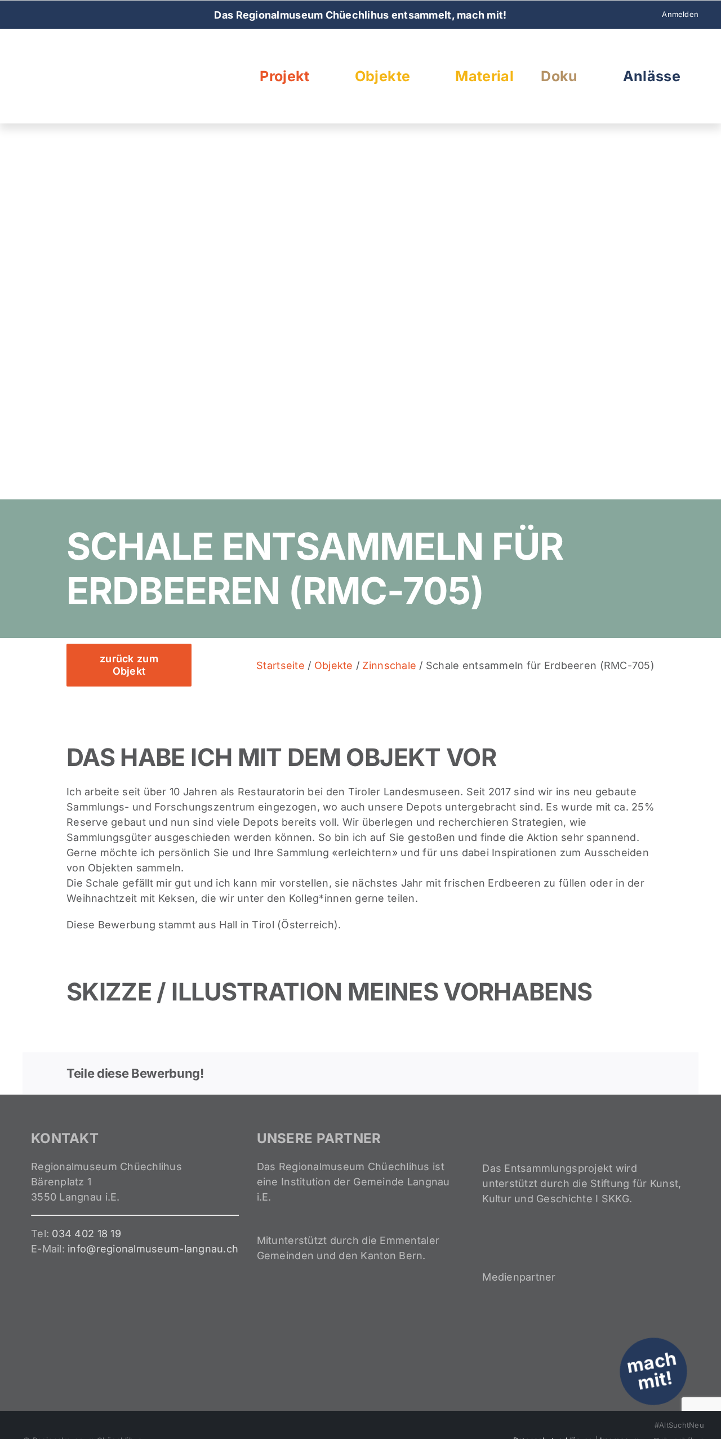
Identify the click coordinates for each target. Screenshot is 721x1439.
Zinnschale (389, 665)
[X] (554, 1073)
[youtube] (62, 14)
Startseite (280, 665)
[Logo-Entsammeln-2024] (79, 46)
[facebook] (26, 14)
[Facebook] (536, 1073)
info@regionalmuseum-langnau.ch (153, 1249)
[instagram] (44, 14)
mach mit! (652, 1370)
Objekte (333, 665)
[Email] (646, 1073)
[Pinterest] (609, 1073)
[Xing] (627, 1073)
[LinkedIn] (573, 1073)
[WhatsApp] (591, 1073)
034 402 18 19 (86, 1233)
